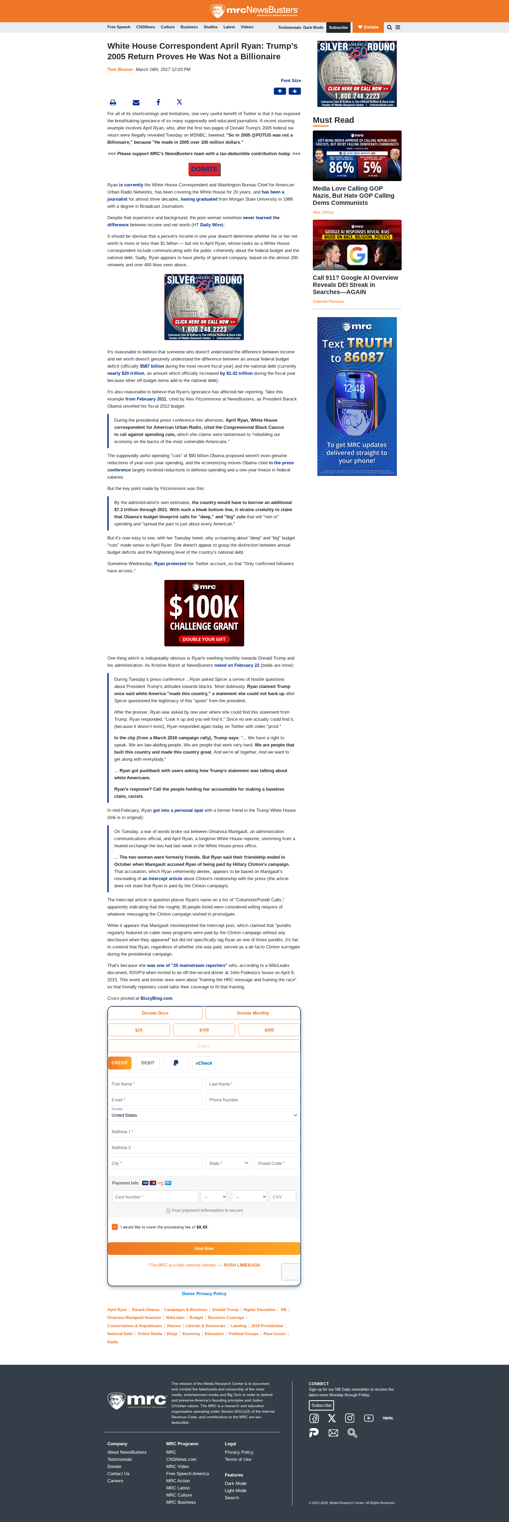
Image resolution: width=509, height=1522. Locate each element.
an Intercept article (162, 878)
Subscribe (338, 27)
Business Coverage (226, 1317)
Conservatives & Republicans (134, 1325)
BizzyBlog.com (156, 998)
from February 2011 (145, 399)
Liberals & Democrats (206, 1325)
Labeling (239, 1325)
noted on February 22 (236, 665)
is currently (131, 184)
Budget (196, 1317)
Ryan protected (170, 563)
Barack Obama (145, 1309)
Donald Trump (225, 1309)
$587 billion (152, 366)
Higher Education (259, 1309)
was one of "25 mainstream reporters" (187, 965)
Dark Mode (313, 27)
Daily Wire (211, 224)
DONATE (204, 169)
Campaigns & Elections (185, 1309)
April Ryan (117, 1309)
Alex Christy (323, 212)
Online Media (150, 1333)
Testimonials (289, 27)
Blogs (172, 1333)
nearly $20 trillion (125, 373)
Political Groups (244, 1333)
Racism (174, 1325)
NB (284, 1309)
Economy (191, 1333)
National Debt (120, 1333)
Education (214, 1333)
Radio (112, 1342)
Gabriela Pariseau (328, 301)
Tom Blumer (120, 69)
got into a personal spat (178, 810)
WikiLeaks (175, 1317)
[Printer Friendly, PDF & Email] (136, 103)
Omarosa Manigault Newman (134, 1317)
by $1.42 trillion (236, 373)
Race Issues (275, 1333)
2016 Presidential (267, 1325)
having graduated (199, 199)
